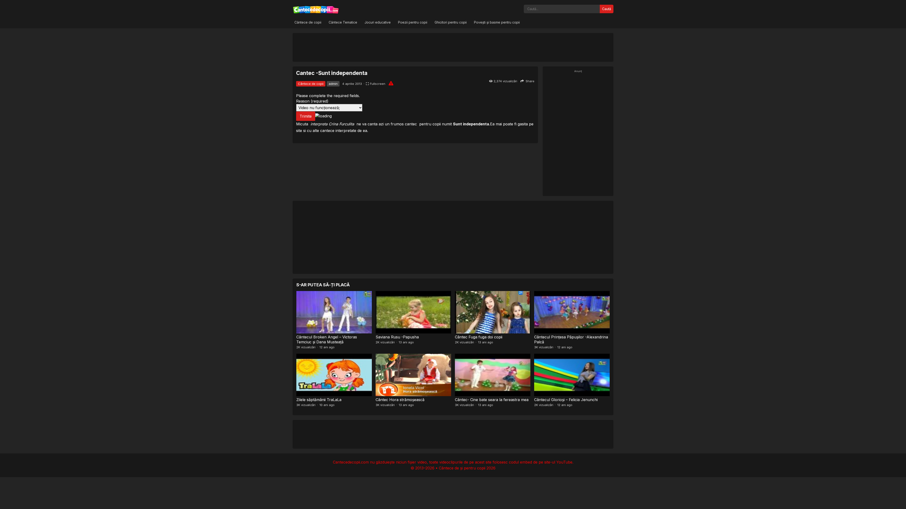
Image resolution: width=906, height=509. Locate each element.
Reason (312, 101)
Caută (606, 9)
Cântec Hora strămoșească (400, 399)
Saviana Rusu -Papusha (397, 337)
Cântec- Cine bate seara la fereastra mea (491, 399)
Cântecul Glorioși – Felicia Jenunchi (566, 399)
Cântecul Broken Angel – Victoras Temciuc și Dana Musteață (326, 339)
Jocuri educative (378, 22)
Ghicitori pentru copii (451, 22)
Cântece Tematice (343, 22)
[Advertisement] (453, 47)
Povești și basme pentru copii (497, 22)
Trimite (306, 116)
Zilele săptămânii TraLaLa (318, 399)
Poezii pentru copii (412, 22)
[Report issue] (391, 83)
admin (333, 84)
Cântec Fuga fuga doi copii (478, 337)
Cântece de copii (307, 22)
